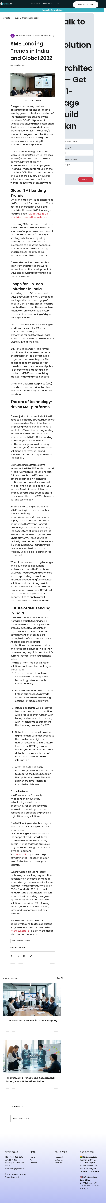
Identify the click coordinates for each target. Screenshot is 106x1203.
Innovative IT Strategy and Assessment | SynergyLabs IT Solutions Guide (30, 1079)
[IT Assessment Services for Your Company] (32, 999)
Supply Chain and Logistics (27, 18)
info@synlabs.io (17, 1168)
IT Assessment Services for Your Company (31, 1020)
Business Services (18, 947)
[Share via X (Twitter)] (18, 955)
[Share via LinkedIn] (24, 955)
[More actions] (53, 35)
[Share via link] (30, 955)
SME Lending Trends (21, 940)
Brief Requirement (68, 160)
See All (60, 978)
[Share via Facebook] (11, 955)
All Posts (6, 18)
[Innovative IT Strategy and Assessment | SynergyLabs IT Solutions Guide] (32, 1056)
